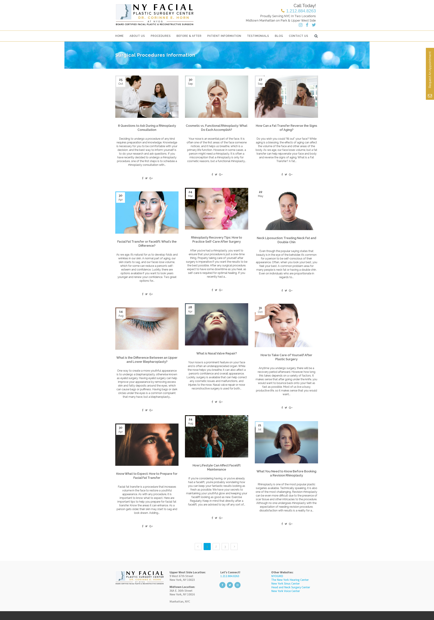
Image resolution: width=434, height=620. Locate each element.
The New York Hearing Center (290, 580)
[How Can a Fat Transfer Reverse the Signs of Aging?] (286, 97)
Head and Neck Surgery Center (290, 587)
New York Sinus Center (285, 583)
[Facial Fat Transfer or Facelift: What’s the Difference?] (147, 212)
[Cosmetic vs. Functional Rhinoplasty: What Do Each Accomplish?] (216, 97)
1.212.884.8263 (229, 576)
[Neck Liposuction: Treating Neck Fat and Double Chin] (286, 209)
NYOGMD (277, 576)
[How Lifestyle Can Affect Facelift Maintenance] (216, 436)
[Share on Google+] (151, 178)
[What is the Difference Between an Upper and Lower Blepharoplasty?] (147, 328)
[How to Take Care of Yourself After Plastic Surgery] (286, 325)
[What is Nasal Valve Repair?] (216, 324)
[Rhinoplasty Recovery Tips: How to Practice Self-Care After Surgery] (216, 209)
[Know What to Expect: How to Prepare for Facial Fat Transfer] (147, 445)
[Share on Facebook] (142, 178)
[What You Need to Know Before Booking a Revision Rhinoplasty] (286, 442)
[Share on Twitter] (146, 178)
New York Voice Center (285, 591)
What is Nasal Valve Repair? (216, 353)
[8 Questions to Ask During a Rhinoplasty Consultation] (147, 97)
